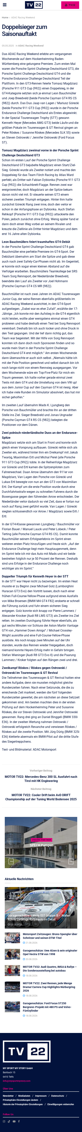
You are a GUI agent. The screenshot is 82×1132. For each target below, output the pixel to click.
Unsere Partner (41, 840)
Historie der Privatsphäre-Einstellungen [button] (23, 1104)
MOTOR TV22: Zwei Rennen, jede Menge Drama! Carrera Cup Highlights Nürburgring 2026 (49, 987)
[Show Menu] (4, 5)
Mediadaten (24, 1096)
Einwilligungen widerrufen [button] (60, 1104)
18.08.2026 (31, 975)
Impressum (41, 1096)
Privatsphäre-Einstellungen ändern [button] (20, 1100)
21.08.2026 (31, 942)
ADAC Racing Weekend (23, 17)
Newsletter (8, 1096)
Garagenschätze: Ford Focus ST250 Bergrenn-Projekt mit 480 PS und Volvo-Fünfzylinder (47, 1007)
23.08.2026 (16, 924)
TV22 (71, 5)
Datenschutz (57, 1096)
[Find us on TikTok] (9, 1122)
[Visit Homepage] (34, 5)
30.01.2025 (42, 852)
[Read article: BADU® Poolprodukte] (41, 842)
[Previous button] (11, 861)
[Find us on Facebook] (19, 1122)
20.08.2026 (31, 959)
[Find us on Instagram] (4, 1122)
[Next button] (70, 861)
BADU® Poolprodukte (42, 845)
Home (5, 17)
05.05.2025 (8, 45)
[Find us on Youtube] (14, 1122)
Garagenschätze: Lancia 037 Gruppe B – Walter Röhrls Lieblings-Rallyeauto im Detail (39, 917)
